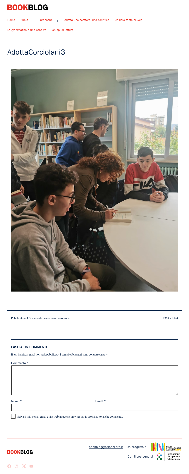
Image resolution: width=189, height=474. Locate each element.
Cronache (46, 20)
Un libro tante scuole (128, 20)
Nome (16, 401)
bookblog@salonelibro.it (106, 447)
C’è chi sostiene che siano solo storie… (50, 318)
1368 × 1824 (170, 318)
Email (100, 401)
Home (11, 20)
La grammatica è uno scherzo (26, 30)
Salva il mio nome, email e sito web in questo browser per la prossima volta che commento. (70, 416)
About (24, 20)
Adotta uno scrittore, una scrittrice (86, 20)
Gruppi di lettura (62, 30)
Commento (19, 362)
